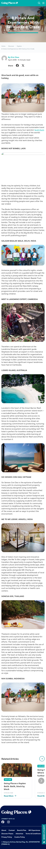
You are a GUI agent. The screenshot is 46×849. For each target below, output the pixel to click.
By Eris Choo (13, 57)
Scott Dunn (39, 129)
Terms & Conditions (33, 833)
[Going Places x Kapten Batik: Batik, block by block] (17, 770)
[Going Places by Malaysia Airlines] (9, 3)
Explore (19, 46)
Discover (11, 46)
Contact (12, 830)
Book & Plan (21, 830)
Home (3, 46)
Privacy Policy (6, 837)
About (3, 830)
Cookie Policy (19, 837)
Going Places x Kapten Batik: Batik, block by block (15, 786)
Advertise (19, 833)
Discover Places (7, 833)
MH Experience (34, 830)
